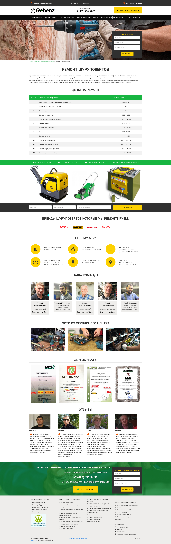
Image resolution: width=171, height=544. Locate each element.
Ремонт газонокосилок (39, 510)
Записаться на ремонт (129, 10)
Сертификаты (118, 17)
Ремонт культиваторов (39, 512)
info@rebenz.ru (122, 532)
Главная (31, 61)
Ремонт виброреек (67, 503)
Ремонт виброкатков (95, 517)
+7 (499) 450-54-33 (85, 11)
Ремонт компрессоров (68, 526)
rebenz (119, 529)
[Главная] (48, 10)
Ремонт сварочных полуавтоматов (100, 508)
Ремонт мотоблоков (38, 503)
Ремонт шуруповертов (124, 517)
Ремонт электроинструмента (87, 17)
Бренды (86, 3)
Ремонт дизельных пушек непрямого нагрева (68, 514)
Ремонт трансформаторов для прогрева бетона (97, 511)
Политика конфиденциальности (77, 538)
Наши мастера (106, 17)
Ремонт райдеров (38, 505)
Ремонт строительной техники (63, 17)
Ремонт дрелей (122, 512)
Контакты (136, 17)
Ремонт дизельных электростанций (72, 522)
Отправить (127, 54)
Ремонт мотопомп (94, 506)
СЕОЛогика (34, 540)
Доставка (128, 17)
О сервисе (74, 3)
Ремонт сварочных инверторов (99, 504)
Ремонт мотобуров (67, 529)
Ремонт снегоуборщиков (40, 507)
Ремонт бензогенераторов (97, 515)
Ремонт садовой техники (40, 17)
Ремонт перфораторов (124, 514)
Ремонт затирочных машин (69, 524)
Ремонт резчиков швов (68, 531)
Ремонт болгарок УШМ (124, 510)
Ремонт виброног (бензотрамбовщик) (93, 520)
